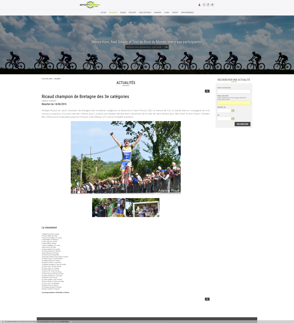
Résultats (132, 13)
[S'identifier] (199, 4)
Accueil (103, 13)
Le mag (166, 13)
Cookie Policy (64, 321)
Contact (175, 13)
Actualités (113, 13)
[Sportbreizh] (85, 12)
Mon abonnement (187, 13)
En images (157, 13)
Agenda (123, 13)
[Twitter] (204, 5)
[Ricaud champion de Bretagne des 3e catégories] (126, 157)
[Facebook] (208, 5)
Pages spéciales (145, 13)
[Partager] (212, 5)
